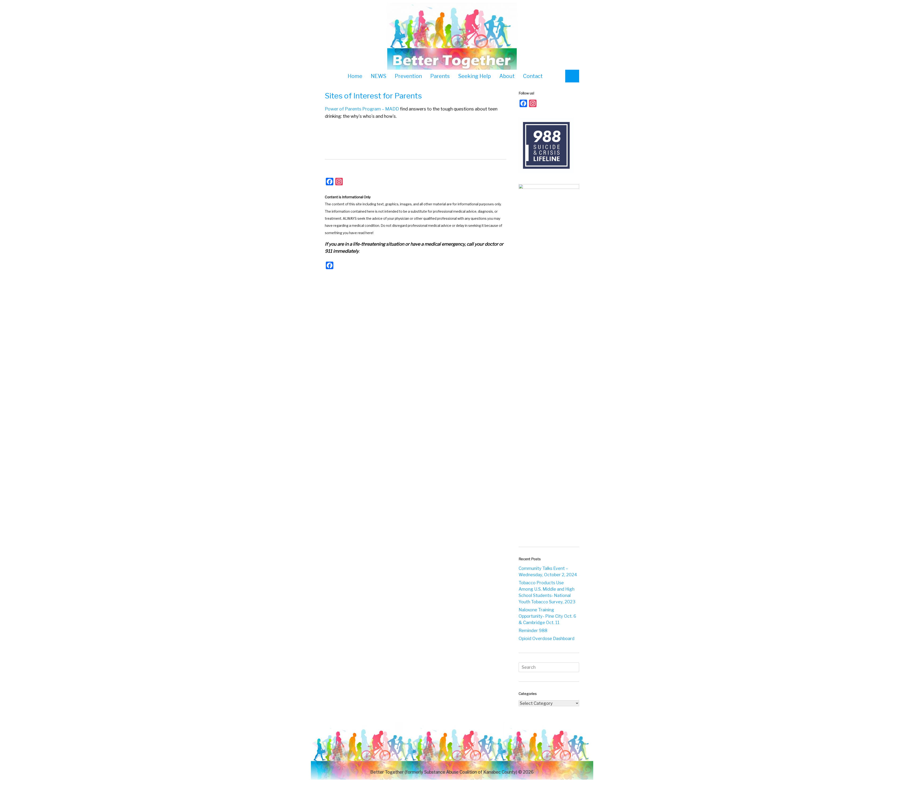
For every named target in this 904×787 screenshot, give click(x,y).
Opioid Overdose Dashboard (546, 638)
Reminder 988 (533, 630)
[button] (572, 76)
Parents (440, 76)
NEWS (378, 76)
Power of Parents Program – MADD (362, 109)
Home (355, 76)
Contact (533, 76)
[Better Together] (452, 36)
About (507, 76)
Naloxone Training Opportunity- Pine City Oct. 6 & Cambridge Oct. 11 (547, 616)
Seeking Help (474, 76)
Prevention (408, 76)
